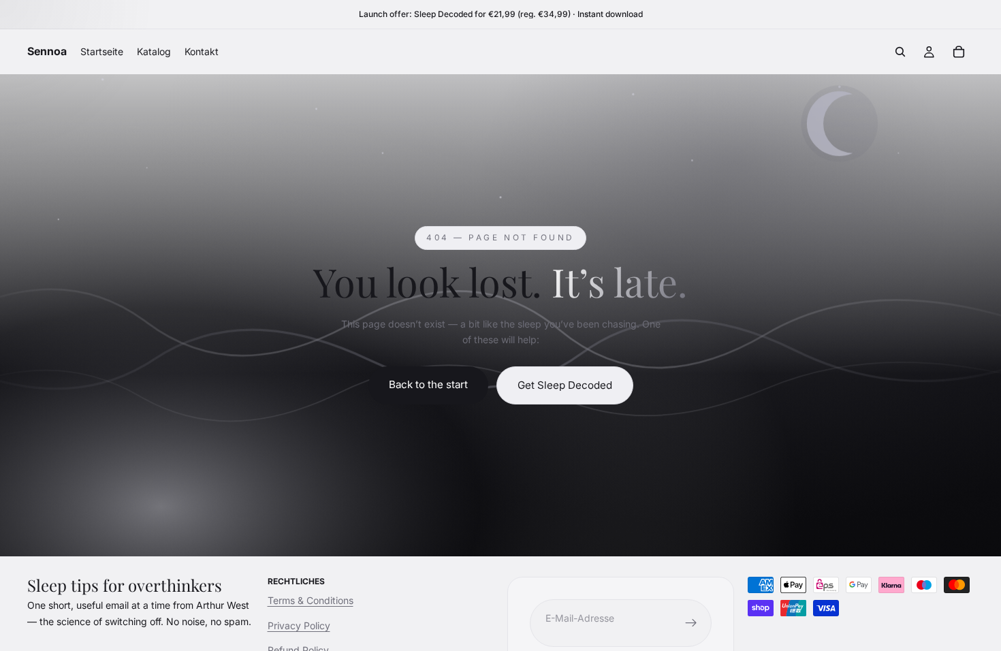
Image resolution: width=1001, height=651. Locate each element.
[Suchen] (900, 52)
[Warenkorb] (959, 52)
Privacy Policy (299, 625)
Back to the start (428, 384)
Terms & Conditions (310, 600)
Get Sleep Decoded (565, 385)
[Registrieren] (691, 623)
